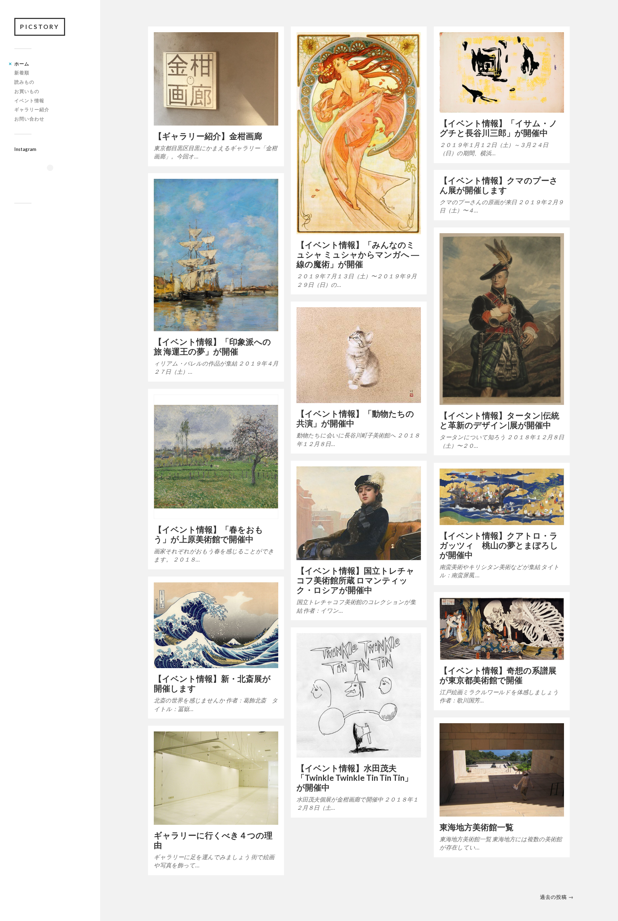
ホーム (21, 64)
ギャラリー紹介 (31, 109)
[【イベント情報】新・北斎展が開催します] (216, 625)
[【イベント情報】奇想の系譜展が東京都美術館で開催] (502, 629)
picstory (39, 26)
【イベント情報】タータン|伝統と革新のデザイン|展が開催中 (499, 420)
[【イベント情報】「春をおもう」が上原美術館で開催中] (216, 457)
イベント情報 (29, 100)
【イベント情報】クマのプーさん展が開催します (499, 185)
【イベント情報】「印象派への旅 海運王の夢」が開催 (212, 346)
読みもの (24, 82)
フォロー (54, 180)
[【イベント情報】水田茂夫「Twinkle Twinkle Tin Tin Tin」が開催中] (358, 695)
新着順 (21, 72)
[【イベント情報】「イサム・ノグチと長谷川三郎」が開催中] (502, 72)
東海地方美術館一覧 (477, 827)
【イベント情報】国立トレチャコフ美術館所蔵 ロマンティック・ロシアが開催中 (355, 580)
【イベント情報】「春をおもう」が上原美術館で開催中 (208, 534)
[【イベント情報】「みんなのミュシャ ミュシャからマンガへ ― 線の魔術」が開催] (358, 133)
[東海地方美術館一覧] (502, 770)
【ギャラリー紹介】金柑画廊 (208, 136)
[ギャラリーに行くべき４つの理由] (216, 778)
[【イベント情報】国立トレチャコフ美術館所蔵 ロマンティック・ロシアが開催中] (358, 513)
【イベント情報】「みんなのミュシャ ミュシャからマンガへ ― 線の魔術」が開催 (357, 254)
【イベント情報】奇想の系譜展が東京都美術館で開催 (498, 675)
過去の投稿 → (557, 897)
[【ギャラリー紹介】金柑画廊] (216, 79)
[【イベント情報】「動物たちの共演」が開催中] (358, 355)
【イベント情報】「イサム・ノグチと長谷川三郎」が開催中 (499, 128)
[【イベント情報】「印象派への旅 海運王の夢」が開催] (216, 255)
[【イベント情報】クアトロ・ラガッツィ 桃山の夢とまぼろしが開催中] (502, 497)
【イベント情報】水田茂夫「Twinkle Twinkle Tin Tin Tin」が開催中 (354, 777)
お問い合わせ (29, 119)
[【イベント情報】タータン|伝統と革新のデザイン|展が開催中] (502, 319)
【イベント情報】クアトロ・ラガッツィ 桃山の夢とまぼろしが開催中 (499, 545)
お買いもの (26, 91)
